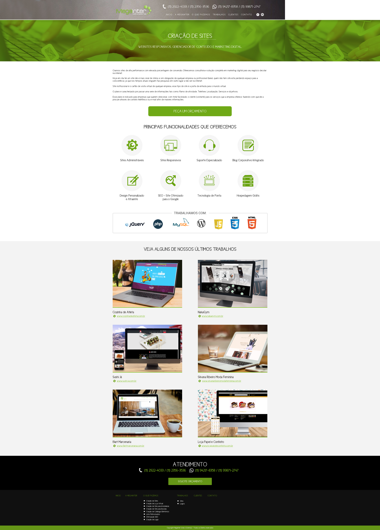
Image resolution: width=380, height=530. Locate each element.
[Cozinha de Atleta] (147, 307)
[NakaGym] (232, 307)
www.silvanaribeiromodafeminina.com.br (221, 381)
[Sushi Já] (147, 371)
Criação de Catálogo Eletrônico (157, 511)
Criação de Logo (152, 519)
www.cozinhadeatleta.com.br (131, 316)
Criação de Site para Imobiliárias (157, 506)
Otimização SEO (152, 517)
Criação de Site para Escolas (156, 509)
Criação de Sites (152, 501)
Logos (182, 504)
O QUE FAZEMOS (201, 14)
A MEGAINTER (182, 14)
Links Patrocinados (153, 514)
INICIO (169, 14)
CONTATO (246, 14)
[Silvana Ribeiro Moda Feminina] (232, 371)
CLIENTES (233, 14)
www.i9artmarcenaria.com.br (130, 445)
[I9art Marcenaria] (147, 436)
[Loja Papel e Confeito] (232, 436)
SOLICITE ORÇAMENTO (190, 481)
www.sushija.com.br (126, 381)
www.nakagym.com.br (212, 316)
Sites (181, 501)
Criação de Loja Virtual (154, 503)
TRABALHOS (219, 14)
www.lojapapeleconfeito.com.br (217, 445)
